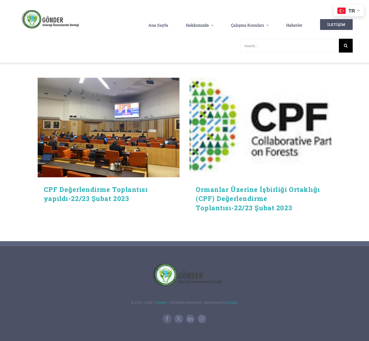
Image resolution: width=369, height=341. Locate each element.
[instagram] (201, 318)
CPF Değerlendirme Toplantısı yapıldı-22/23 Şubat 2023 (108, 127)
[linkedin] (190, 318)
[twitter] (178, 318)
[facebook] (167, 318)
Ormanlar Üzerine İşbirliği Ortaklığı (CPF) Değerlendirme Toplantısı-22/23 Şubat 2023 (260, 127)
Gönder (161, 302)
